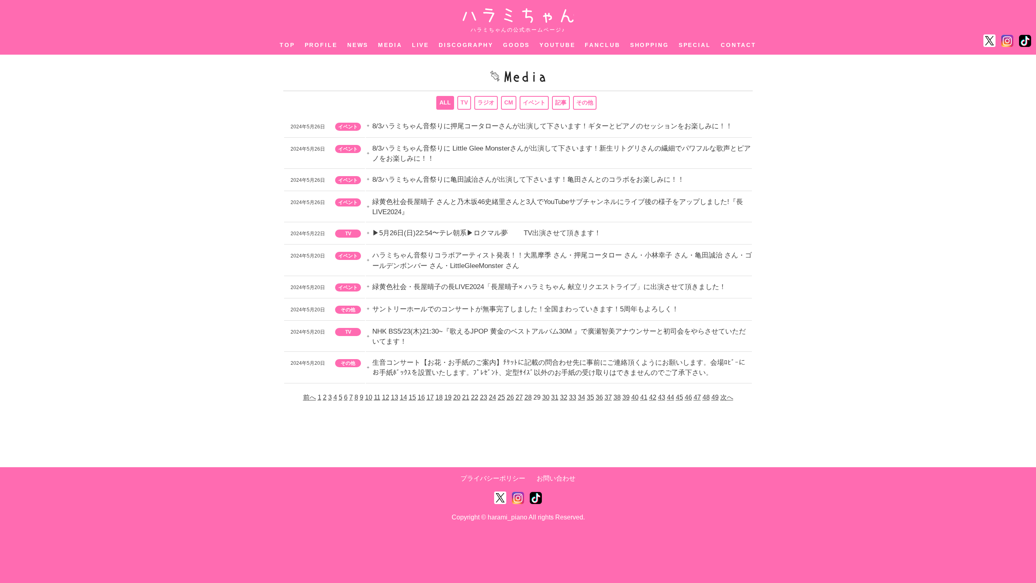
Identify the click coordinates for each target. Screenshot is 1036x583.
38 (617, 397)
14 (403, 397)
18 (439, 397)
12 (385, 397)
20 (457, 397)
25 (501, 397)
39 (626, 397)
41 (644, 397)
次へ (726, 397)
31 (554, 397)
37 (608, 397)
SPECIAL (695, 45)
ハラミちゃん (518, 15)
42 (652, 397)
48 (706, 397)
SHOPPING (649, 45)
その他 (584, 102)
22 (474, 397)
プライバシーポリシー (493, 478)
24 (492, 397)
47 (697, 397)
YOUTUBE (557, 45)
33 (572, 397)
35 (590, 397)
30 (546, 397)
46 (688, 397)
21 (465, 397)
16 (421, 397)
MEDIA (390, 45)
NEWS (358, 45)
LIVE (420, 45)
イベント (534, 102)
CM (508, 102)
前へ (309, 397)
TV (464, 102)
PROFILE (321, 45)
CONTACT (738, 45)
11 (377, 397)
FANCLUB (602, 45)
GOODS (516, 45)
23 (483, 397)
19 (448, 397)
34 (581, 397)
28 (528, 397)
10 (368, 397)
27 (519, 397)
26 (510, 397)
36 (599, 397)
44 (670, 397)
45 (679, 397)
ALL (445, 102)
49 (715, 397)
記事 (561, 102)
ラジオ (486, 102)
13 (394, 397)
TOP (287, 45)
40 (635, 397)
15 (412, 397)
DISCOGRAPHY (466, 45)
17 (430, 397)
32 (563, 397)
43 (661, 397)
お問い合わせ (556, 478)
